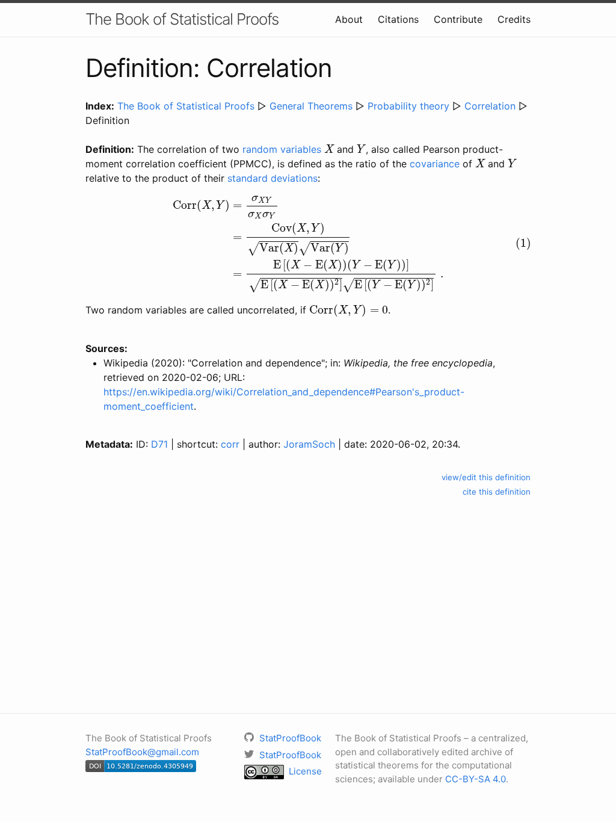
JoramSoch (309, 444)
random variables (281, 149)
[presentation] (329, 148)
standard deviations (272, 178)
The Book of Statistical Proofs (182, 19)
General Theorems (311, 106)
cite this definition (497, 491)
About (349, 19)
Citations (398, 19)
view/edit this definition (486, 477)
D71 (159, 444)
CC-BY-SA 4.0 (475, 779)
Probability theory (408, 106)
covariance (435, 164)
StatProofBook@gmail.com (142, 752)
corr (230, 444)
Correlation (490, 106)
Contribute (458, 19)
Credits (514, 19)
